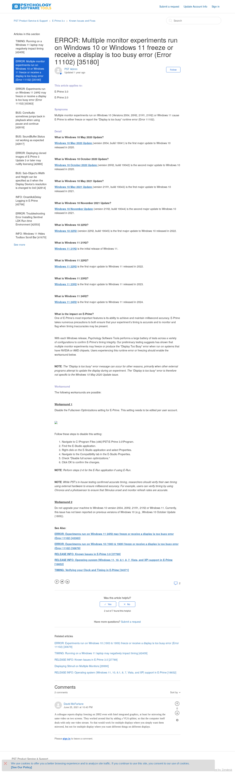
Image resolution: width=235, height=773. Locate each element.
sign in (66, 738)
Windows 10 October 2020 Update (76, 165)
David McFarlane (74, 704)
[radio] (108, 604)
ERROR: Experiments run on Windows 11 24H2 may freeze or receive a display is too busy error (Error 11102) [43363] (31, 96)
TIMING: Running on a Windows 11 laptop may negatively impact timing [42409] (30, 46)
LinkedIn (67, 581)
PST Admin (70, 69)
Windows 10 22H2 (66, 231)
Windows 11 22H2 (66, 266)
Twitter (62, 581)
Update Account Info (195, 6)
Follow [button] (173, 69)
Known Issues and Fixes (82, 20)
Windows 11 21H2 (66, 248)
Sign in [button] (216, 6)
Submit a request (169, 6)
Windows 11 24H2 (66, 302)
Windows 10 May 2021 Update (74, 187)
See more (19, 244)
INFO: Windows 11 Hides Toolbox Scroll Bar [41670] (31, 235)
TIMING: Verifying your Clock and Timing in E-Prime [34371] (92, 570)
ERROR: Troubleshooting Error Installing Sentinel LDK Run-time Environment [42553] (30, 219)
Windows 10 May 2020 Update (74, 143)
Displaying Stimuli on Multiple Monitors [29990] (82, 666)
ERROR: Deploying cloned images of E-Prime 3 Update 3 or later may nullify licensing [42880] (31, 158)
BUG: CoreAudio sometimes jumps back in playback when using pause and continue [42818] (30, 120)
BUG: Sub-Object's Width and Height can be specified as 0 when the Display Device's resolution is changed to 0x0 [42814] (31, 180)
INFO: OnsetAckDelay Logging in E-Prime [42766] (28, 200)
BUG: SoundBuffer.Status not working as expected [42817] (30, 140)
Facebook (57, 581)
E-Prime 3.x (58, 20)
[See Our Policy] (21, 767)
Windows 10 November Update (74, 209)
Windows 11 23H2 (66, 284)
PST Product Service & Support (31, 20)
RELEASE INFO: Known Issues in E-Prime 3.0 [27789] (88, 554)
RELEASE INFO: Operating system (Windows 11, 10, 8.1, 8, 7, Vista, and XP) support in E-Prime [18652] (115, 672)
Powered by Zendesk (219, 769)
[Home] (32, 6)
